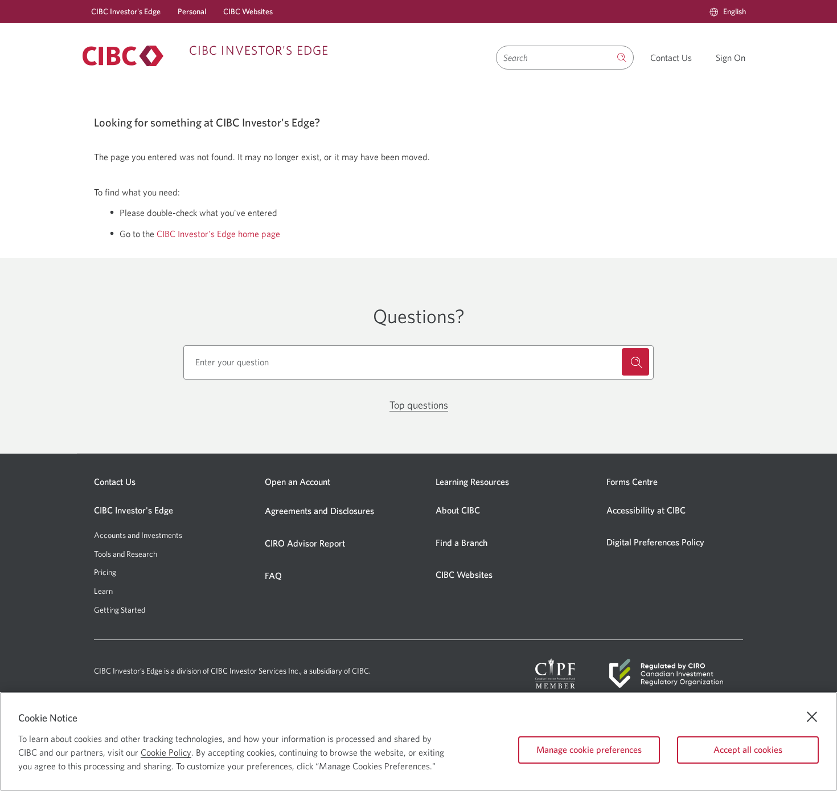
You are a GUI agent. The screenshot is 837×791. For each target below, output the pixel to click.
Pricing (105, 572)
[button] (727, 11)
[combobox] (553, 57)
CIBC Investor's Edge (126, 11)
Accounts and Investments (138, 535)
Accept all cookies (747, 749)
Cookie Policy (166, 752)
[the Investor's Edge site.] (621, 57)
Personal (192, 11)
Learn (103, 591)
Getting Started (119, 609)
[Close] (812, 717)
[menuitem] (727, 11)
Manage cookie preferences (589, 749)
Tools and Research (125, 553)
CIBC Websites (248, 11)
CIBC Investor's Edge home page (218, 234)
